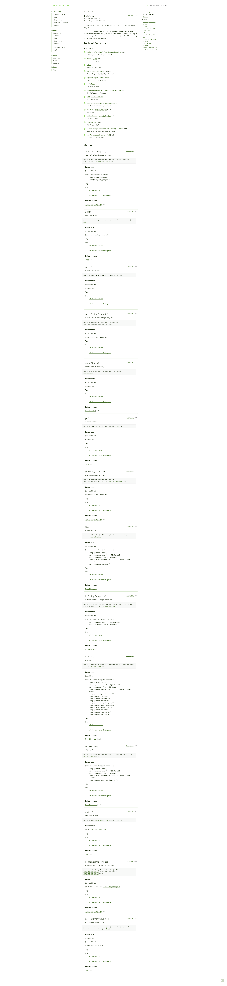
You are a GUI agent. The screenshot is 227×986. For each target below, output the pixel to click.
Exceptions (58, 20)
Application (57, 33)
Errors (55, 61)
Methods (145, 17)
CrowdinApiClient (59, 15)
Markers (56, 63)
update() (90, 122)
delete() (89, 65)
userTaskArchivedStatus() (96, 135)
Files (54, 70)
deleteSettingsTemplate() (96, 71)
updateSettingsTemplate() (96, 129)
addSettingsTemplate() (95, 52)
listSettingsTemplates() (95, 103)
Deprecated (57, 58)
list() (88, 97)
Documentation (60, 5)
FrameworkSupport (61, 23)
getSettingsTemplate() (95, 90)
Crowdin (56, 36)
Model (56, 25)
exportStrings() (92, 78)
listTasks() (90, 110)
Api (55, 17)
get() (88, 84)
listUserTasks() (92, 116)
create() (89, 58)
